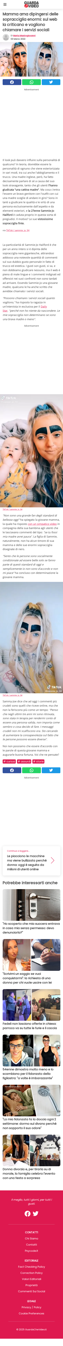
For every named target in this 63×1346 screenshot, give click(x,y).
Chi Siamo (31, 1238)
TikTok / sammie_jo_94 (17, 230)
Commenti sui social (31, 1291)
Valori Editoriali (31, 1279)
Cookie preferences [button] (31, 1313)
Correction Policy (31, 1273)
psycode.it (31, 1251)
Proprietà (31, 1285)
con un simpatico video (42, 524)
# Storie (38, 761)
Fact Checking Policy (31, 1267)
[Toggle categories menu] (5, 4)
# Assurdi (24, 761)
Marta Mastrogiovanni (24, 35)
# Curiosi (9, 761)
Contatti (31, 1244)
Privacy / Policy (31, 1307)
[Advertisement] (31, 122)
